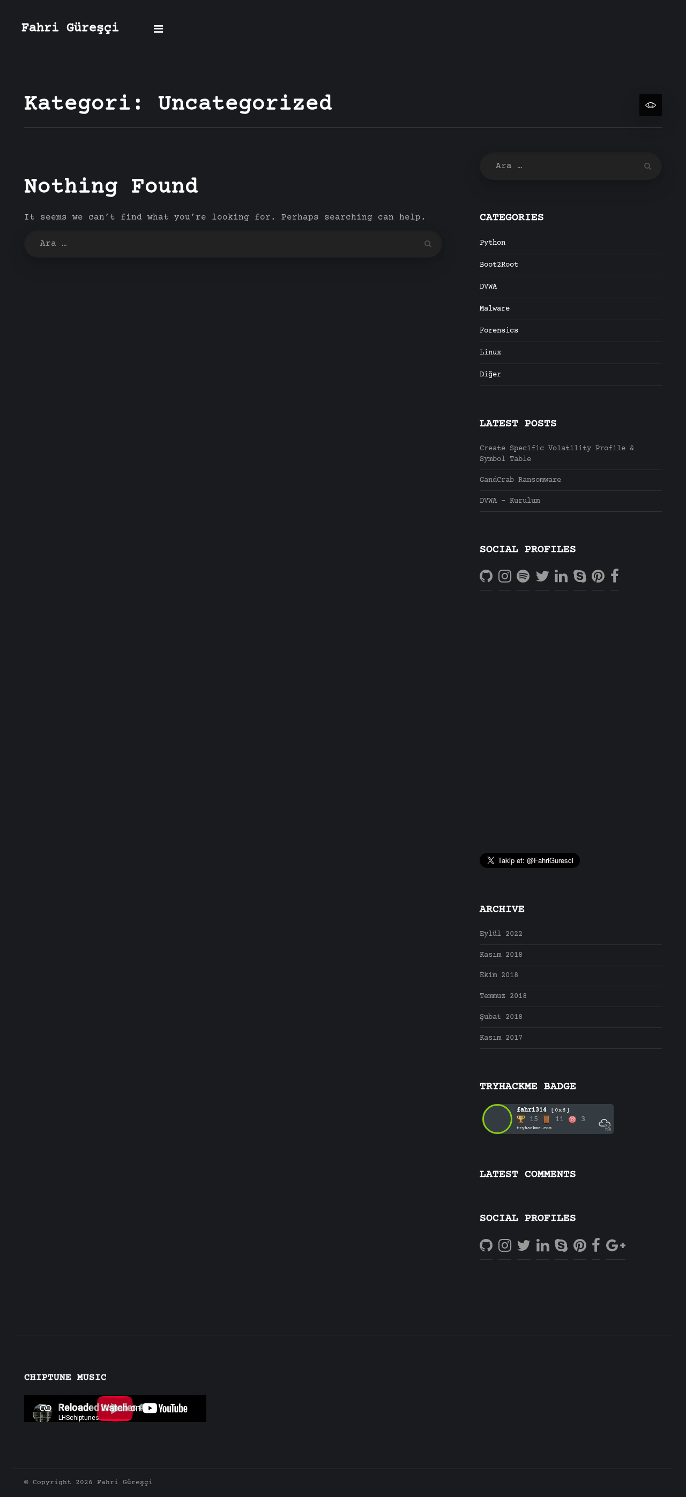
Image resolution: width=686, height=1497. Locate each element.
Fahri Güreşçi (70, 28)
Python (492, 243)
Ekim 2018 (499, 975)
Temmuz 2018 (503, 996)
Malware (495, 309)
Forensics (499, 331)
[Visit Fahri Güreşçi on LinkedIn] (561, 577)
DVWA (488, 287)
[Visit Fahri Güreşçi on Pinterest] (598, 577)
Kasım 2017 (501, 1038)
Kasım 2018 (501, 955)
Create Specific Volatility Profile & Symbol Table (557, 454)
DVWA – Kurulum (510, 501)
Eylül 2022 (501, 934)
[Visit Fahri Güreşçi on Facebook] (614, 577)
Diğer (490, 375)
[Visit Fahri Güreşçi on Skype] (579, 577)
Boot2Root (499, 265)
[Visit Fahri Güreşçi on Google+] (615, 1246)
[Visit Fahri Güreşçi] (523, 577)
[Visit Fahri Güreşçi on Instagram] (504, 577)
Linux (490, 353)
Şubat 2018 (501, 1017)
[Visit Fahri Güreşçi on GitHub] (486, 577)
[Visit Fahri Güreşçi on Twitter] (542, 577)
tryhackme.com (534, 1128)
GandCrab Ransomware (520, 480)
